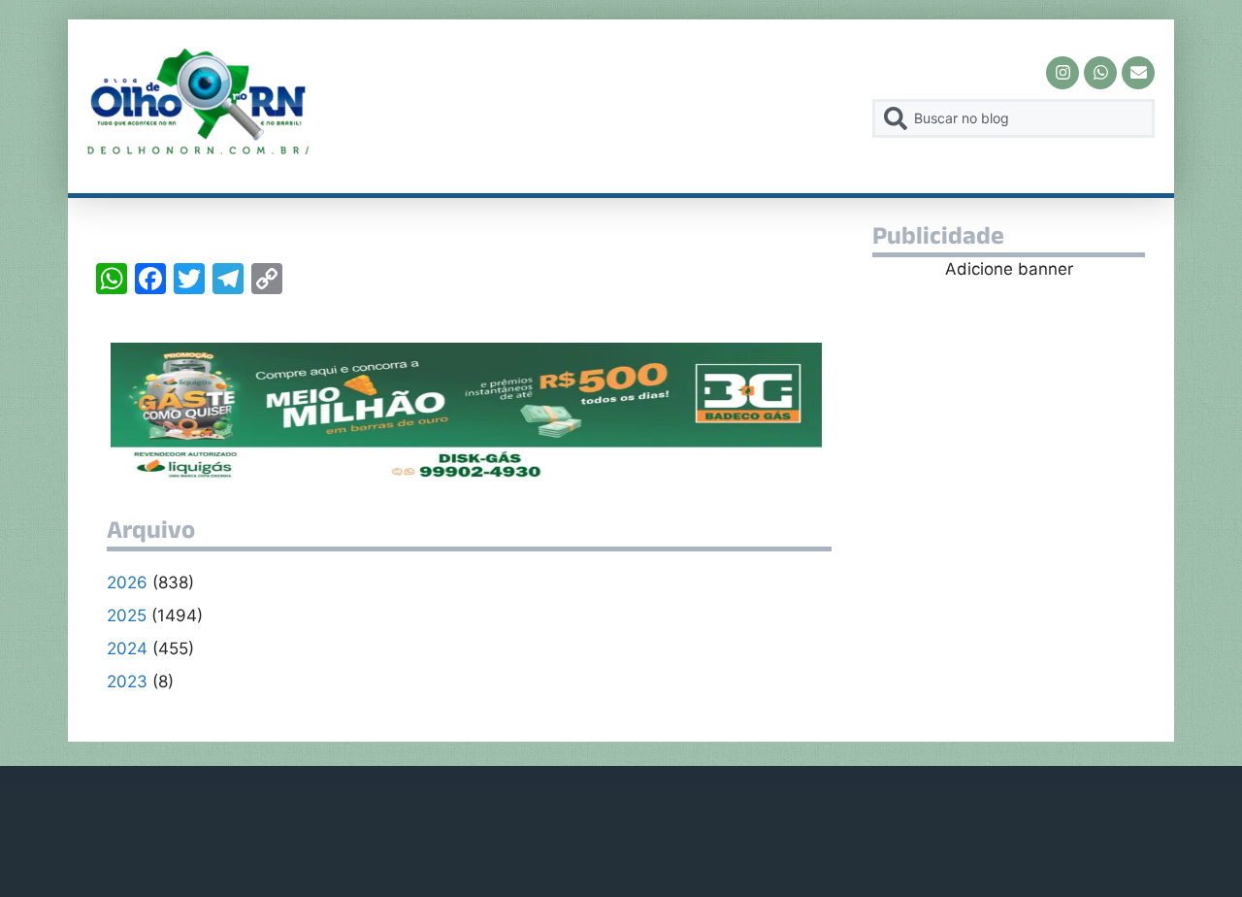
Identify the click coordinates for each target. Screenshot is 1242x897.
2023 (127, 681)
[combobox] (1013, 118)
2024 (127, 648)
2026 (127, 582)
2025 (127, 615)
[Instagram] (1062, 72)
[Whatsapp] (1100, 72)
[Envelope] (1138, 72)
